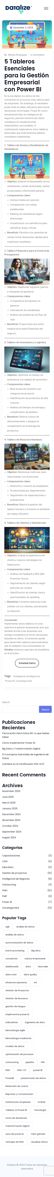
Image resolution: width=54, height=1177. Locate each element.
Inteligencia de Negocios (26, 676)
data (28, 966)
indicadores (11, 1022)
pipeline (30, 1062)
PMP (4, 896)
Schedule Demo (27, 663)
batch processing (14, 950)
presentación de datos (33, 1078)
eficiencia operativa (16, 982)
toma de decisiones (16, 1117)
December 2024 (11, 814)
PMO (4, 890)
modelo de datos (14, 1046)
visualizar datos (39, 1141)
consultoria (11, 958)
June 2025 (8, 797)
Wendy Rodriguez (17, 54)
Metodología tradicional (18, 1038)
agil (7, 926)
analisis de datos (25, 926)
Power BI (10, 680)
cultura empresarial (34, 958)
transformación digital (17, 1125)
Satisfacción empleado (18, 1102)
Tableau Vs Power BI (16, 1109)
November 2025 (11, 791)
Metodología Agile (15, 1030)
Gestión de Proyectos (17, 990)
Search (6, 702)
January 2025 (9, 808)
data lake (43, 966)
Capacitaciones (11, 855)
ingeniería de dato (35, 1022)
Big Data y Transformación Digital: (21, 748)
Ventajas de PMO (14, 1141)
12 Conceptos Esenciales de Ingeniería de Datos (25, 756)
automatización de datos (19, 942)
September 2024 (11, 831)
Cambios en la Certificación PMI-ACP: (23, 764)
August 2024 (9, 837)
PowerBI (9, 1078)
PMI (42, 1062)
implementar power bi (17, 1014)
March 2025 (9, 802)
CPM (4, 861)
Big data (35, 950)
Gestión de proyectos (14, 873)
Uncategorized (24, 680)
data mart (11, 974)
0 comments (37, 54)
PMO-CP (21, 1070)
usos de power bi (14, 1133)
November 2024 (11, 820)
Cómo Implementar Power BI (18, 743)
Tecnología (40, 1109)
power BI (37, 1070)
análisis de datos (14, 934)
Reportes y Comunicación (19, 1094)
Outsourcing (9, 884)
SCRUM (41, 1102)
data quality (30, 974)
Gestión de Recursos (16, 998)
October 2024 (10, 826)
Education (7, 867)
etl (35, 982)
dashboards (11, 966)
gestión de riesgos (15, 1006)
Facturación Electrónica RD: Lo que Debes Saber (25, 735)
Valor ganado (38, 1133)
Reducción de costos (16, 1086)
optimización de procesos (19, 1054)
